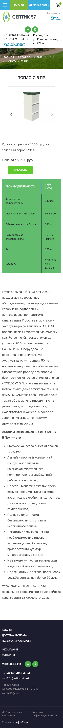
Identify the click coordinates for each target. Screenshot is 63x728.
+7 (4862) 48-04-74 (16, 35)
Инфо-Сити (21, 722)
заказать (20, 170)
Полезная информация (17, 640)
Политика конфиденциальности (44, 714)
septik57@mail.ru (12, 693)
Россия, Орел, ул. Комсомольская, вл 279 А (45, 39)
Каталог (19, 5)
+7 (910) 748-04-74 (16, 39)
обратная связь (39, 5)
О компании (10, 649)
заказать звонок (14, 44)
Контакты (8, 655)
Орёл (54, 17)
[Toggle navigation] (5, 5)
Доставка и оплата (14, 635)
